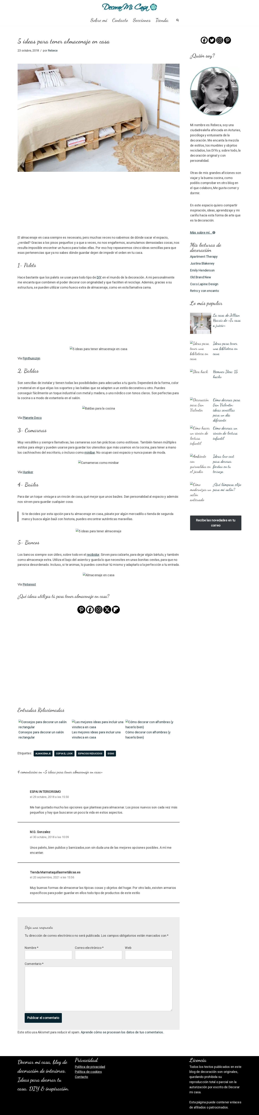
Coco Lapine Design (204, 284)
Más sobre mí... (201, 232)
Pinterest (29, 584)
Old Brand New (200, 277)
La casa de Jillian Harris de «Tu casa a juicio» (227, 320)
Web (128, 948)
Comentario (34, 964)
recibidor (93, 554)
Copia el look (64, 753)
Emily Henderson (202, 270)
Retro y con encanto (204, 291)
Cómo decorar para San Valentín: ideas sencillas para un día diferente (226, 409)
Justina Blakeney (202, 263)
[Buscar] (177, 20)
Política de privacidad (90, 1067)
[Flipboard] (116, 610)
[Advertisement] (98, 208)
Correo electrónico (89, 948)
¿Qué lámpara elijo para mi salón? (227, 487)
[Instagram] (99, 610)
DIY (99, 277)
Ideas (111, 753)
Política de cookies (88, 1072)
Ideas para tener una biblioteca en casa (225, 348)
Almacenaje (43, 753)
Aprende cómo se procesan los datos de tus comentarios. (122, 1032)
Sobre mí (99, 20)
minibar (89, 452)
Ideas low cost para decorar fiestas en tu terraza (223, 464)
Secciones (142, 20)
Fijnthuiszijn (31, 358)
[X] (107, 610)
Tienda (162, 20)
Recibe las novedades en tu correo (215, 522)
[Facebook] (90, 610)
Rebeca (52, 50)
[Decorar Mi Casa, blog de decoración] (129, 7)
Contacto (120, 20)
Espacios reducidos (90, 753)
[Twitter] (211, 40)
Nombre (32, 948)
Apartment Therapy (204, 256)
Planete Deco (32, 418)
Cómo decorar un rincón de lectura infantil (225, 433)
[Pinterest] (81, 610)
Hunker (28, 472)
